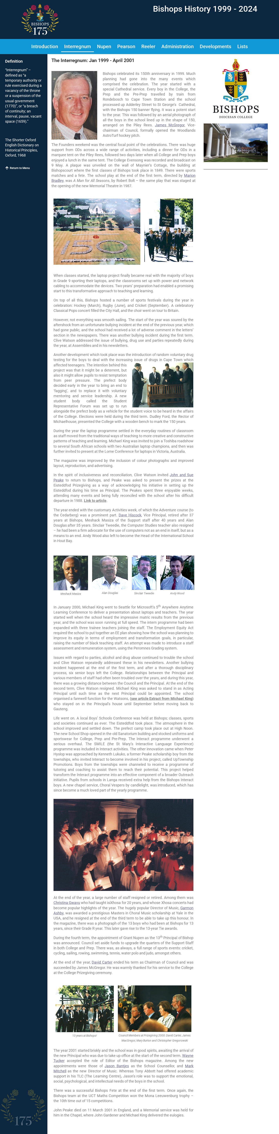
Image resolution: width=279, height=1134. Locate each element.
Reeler (148, 46)
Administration (177, 46)
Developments (215, 46)
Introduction (44, 46)
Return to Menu (20, 168)
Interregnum (77, 46)
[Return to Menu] (7, 168)
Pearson (126, 46)
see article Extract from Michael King (161, 698)
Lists (242, 46)
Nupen (104, 46)
